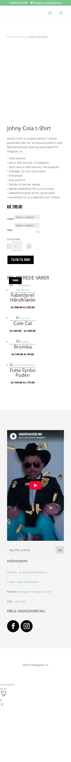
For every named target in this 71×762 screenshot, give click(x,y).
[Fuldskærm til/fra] (5, 684)
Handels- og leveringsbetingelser (27, 572)
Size (9, 230)
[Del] (8, 684)
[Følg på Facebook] (13, 626)
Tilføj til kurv (20, 260)
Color (10, 218)
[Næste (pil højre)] (5, 689)
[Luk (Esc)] (12, 684)
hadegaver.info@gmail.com (34, 591)
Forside (11, 36)
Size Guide (13, 239)
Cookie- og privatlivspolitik (23, 582)
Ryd (37, 231)
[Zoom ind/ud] (1, 684)
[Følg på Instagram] (27, 626)
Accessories (22, 36)
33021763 (20, 601)
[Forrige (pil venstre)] (1, 689)
